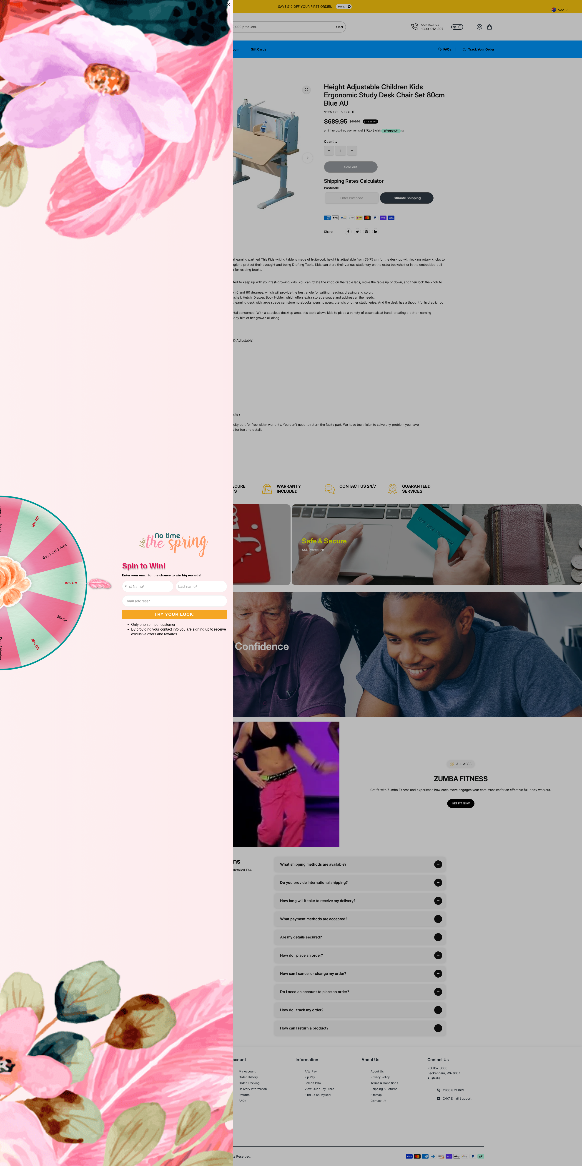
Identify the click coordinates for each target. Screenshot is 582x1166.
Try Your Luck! (174, 614)
